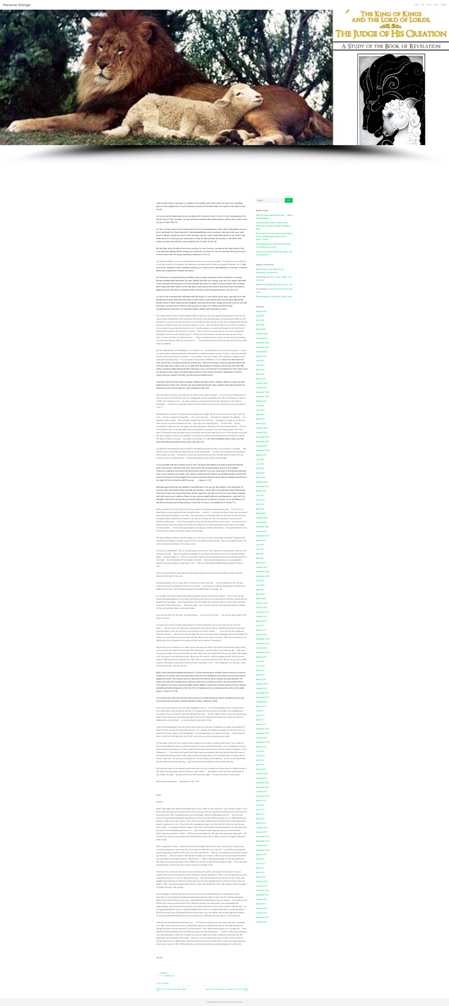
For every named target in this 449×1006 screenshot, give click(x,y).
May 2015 (260, 814)
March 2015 (261, 823)
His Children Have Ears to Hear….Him (277, 284)
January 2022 (261, 522)
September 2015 (263, 796)
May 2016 (260, 760)
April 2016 (260, 765)
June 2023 (260, 464)
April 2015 (260, 818)
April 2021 (260, 558)
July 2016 (260, 751)
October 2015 (261, 791)
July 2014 (260, 859)
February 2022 (262, 518)
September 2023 (263, 450)
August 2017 (261, 706)
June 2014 (260, 863)
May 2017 (260, 720)
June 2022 (260, 500)
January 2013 (261, 913)
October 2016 (261, 738)
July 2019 (260, 625)
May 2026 (260, 320)
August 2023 (261, 455)
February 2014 (262, 881)
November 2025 (262, 347)
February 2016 (262, 774)
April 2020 (260, 594)
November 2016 (262, 733)
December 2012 (262, 917)
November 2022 (262, 486)
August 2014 (261, 854)
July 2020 (260, 581)
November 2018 (262, 643)
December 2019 (262, 612)
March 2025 (261, 379)
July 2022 (260, 495)
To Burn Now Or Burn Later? (281, 296)
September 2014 (263, 850)
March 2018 (261, 679)
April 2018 (260, 675)
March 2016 (261, 769)
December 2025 (262, 343)
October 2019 (261, 616)
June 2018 (260, 666)
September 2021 (263, 536)
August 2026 (261, 311)
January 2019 (261, 634)
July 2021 (260, 545)
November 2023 (262, 441)
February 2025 (262, 383)
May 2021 (260, 554)
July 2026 (260, 316)
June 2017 (260, 715)
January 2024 (261, 432)
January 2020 (261, 607)
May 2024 (260, 414)
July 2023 (260, 459)
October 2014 (261, 845)
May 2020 (260, 590)
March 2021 (261, 563)
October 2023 (261, 446)
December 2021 (262, 527)
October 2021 (261, 531)
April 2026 (260, 325)
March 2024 (261, 423)
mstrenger (163, 973)
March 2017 (261, 724)
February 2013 (262, 908)
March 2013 (261, 904)
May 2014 (260, 868)
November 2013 (262, 895)
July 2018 (260, 661)
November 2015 (262, 787)
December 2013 (262, 890)
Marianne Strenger (17, 5)
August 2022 (261, 491)
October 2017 (261, 702)
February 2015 (262, 828)
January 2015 (261, 832)
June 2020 (260, 585)
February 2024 (262, 428)
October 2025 (261, 352)
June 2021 (260, 549)
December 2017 (262, 693)
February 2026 (262, 334)
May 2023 (260, 468)
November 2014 (262, 841)
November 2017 (262, 697)
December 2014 (262, 836)
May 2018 (260, 670)
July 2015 (260, 805)
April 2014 (260, 872)
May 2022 (260, 504)
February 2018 (262, 684)
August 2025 (261, 356)
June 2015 (260, 809)
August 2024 (261, 401)
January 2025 (261, 387)
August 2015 (261, 800)
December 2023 (262, 437)
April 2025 (260, 374)
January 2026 (261, 338)
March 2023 (261, 477)
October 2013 (261, 899)
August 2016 (261, 747)
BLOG (166, 983)
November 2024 (262, 396)
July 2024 (260, 405)
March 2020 (261, 599)
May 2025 (260, 370)
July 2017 (260, 711)
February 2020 (262, 603)
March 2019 (261, 630)
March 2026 (261, 329)
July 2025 (260, 361)
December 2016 (262, 729)
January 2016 (261, 778)
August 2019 (261, 621)
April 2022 (260, 509)
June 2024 (260, 410)
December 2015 (262, 783)
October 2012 (261, 922)
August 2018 (261, 657)
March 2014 (261, 877)
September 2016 (263, 742)
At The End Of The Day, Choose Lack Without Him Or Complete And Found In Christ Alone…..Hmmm (274, 236)
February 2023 (262, 482)
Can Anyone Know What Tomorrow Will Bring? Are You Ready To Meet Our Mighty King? (273, 226)
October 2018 (261, 648)
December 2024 (262, 392)
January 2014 (261, 886)
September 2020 (263, 576)
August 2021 (261, 540)
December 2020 (262, 572)
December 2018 (262, 639)
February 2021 (262, 567)
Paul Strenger (261, 296)
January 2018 (261, 688)
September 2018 (263, 652)
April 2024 (260, 419)
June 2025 (260, 365)
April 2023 (260, 473)
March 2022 (261, 513)
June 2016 (260, 756)
